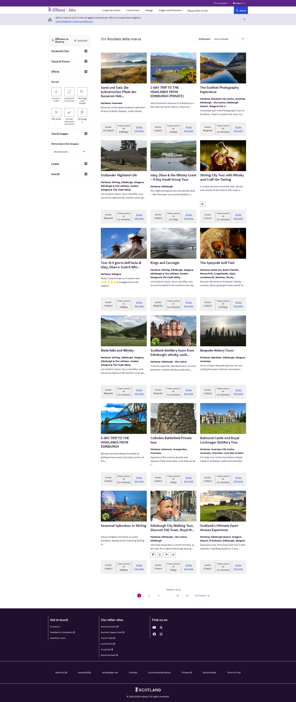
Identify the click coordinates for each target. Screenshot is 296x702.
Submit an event (58, 638)
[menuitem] (111, 10)
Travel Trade (107, 638)
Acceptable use (110, 672)
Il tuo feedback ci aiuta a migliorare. (74, 21)
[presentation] (56, 96)
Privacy (185, 672)
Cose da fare (133, 10)
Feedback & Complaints (61, 632)
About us (60, 672)
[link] (241, 10)
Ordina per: (205, 38)
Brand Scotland (108, 655)
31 (177, 595)
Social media (209, 672)
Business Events (108, 626)
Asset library (107, 643)
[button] (244, 19)
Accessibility (84, 672)
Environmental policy (159, 672)
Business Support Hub (111, 632)
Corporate (106, 649)
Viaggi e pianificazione (170, 10)
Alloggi (149, 10)
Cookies (133, 672)
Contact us (55, 626)
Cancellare (82, 40)
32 (187, 595)
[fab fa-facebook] (154, 634)
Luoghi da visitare (111, 10)
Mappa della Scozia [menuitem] (197, 10)
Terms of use (234, 672)
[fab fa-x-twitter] (161, 627)
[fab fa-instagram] (161, 634)
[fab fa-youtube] (154, 627)
